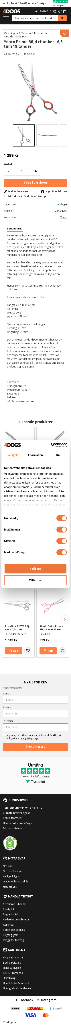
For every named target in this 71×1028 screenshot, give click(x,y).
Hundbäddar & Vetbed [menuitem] (16, 983)
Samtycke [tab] (13, 454)
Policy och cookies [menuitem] (14, 929)
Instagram (48, 1000)
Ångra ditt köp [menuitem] (11, 914)
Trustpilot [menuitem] (8, 909)
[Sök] (62, 18)
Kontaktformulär (12, 818)
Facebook (26, 1000)
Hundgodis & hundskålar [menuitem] (17, 988)
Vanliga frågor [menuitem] (11, 876)
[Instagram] (38, 1000)
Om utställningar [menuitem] (12, 871)
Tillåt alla (35, 568)
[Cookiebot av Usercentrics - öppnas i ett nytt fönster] (51, 445)
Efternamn (8, 721)
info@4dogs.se (21, 813)
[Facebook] (16, 1000)
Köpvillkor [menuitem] (8, 924)
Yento (63, 217)
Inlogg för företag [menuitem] (13, 940)
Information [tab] (35, 454)
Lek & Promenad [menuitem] (13, 973)
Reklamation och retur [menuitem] (16, 919)
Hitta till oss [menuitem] (10, 886)
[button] (6, 18)
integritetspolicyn (30, 738)
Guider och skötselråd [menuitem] (16, 881)
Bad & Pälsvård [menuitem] (12, 962)
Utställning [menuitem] (9, 978)
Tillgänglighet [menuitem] (10, 935)
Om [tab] (58, 454)
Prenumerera (35, 747)
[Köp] (35, 183)
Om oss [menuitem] (7, 866)
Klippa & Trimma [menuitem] (13, 957)
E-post (7, 693)
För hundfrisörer (12, 828)
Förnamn (7, 707)
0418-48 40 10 (33, 807)
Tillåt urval (35, 580)
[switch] (61, 530)
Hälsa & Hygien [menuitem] (12, 967)
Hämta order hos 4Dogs (17, 823)
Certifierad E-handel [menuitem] (14, 904)
